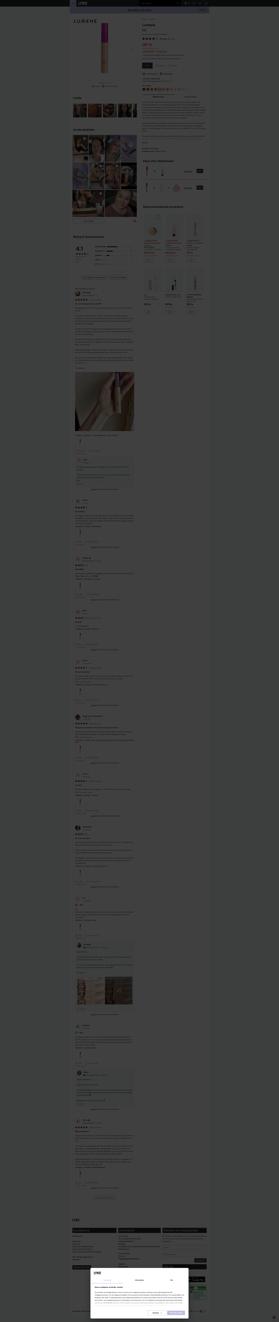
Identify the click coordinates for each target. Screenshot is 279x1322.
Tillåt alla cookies (176, 1313)
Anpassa (156, 1313)
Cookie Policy (172, 1305)
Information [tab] (139, 1280)
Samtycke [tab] (107, 1280)
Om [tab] (171, 1280)
